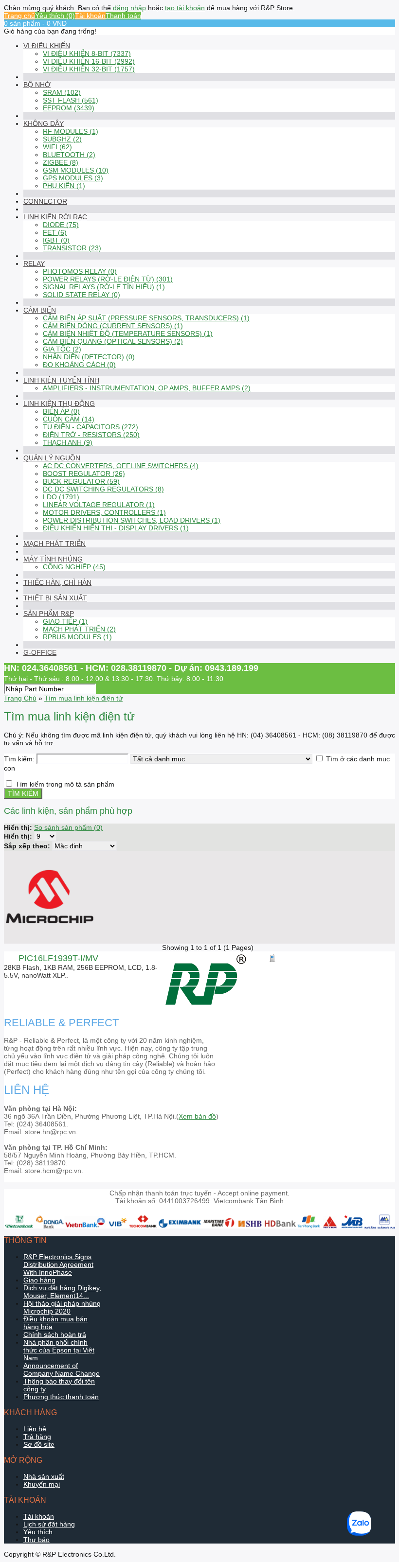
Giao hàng (39, 1280)
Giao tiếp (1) (65, 621)
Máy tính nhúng (53, 559)
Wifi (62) (57, 147)
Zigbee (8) (60, 162)
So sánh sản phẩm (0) (68, 827)
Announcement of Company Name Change (61, 1369)
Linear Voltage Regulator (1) (99, 505)
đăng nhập (129, 8)
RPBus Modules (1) (77, 637)
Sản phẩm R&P (48, 613)
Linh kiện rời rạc (55, 217)
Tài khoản (90, 15)
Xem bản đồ (197, 1116)
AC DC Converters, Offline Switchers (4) (121, 466)
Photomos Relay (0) (80, 271)
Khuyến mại (41, 1484)
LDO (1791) (61, 497)
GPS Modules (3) (73, 178)
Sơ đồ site (38, 1444)
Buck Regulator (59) (81, 481)
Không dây (43, 123)
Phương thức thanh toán (61, 1397)
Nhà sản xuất (43, 1476)
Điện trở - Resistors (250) (91, 435)
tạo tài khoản (185, 8)
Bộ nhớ (37, 84)
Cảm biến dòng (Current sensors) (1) (113, 326)
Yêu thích (38, 1532)
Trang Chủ (20, 698)
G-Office (39, 652)
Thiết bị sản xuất (55, 598)
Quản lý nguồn (51, 458)
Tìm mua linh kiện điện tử (83, 698)
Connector (45, 201)
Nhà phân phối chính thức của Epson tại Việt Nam (58, 1350)
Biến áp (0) (61, 411)
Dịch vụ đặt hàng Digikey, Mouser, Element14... (62, 1291)
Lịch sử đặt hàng (49, 1524)
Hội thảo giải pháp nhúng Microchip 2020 (62, 1307)
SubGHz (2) (62, 139)
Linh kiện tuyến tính (61, 380)
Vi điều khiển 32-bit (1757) (89, 69)
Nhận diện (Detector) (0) (89, 357)
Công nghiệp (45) (74, 567)
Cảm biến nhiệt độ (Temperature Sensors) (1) (128, 333)
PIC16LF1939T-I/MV (58, 958)
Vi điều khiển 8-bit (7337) (87, 53)
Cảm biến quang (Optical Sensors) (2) (113, 341)
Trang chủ (19, 15)
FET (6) (55, 232)
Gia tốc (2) (62, 349)
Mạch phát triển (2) (79, 629)
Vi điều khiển (46, 46)
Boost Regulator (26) (84, 473)
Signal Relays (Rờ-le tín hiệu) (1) (104, 287)
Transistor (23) (72, 248)
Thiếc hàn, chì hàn (57, 582)
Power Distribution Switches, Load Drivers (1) (131, 520)
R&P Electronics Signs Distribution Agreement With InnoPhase (58, 1264)
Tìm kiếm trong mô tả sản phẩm (65, 784)
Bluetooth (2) (69, 154)
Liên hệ (34, 1429)
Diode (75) (61, 224)
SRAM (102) (62, 92)
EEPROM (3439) (68, 108)
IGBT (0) (56, 240)
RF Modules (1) (70, 131)
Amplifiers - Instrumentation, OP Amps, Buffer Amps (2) (147, 388)
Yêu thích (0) (55, 15)
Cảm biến (39, 310)
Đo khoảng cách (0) (79, 365)
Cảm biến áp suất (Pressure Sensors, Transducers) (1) (146, 318)
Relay (34, 263)
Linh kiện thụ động (59, 403)
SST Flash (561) (70, 100)
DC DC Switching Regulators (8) (103, 489)
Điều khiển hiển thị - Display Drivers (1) (116, 528)
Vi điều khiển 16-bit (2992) (89, 61)
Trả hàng (37, 1436)
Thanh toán (123, 15)
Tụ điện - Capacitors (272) (90, 427)
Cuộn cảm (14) (68, 419)
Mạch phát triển (54, 543)
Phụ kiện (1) (64, 186)
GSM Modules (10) (76, 170)
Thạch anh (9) (67, 442)
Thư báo (36, 1540)
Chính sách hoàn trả (54, 1334)
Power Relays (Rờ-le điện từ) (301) (108, 279)
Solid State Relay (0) (81, 294)
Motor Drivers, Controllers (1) (104, 512)
